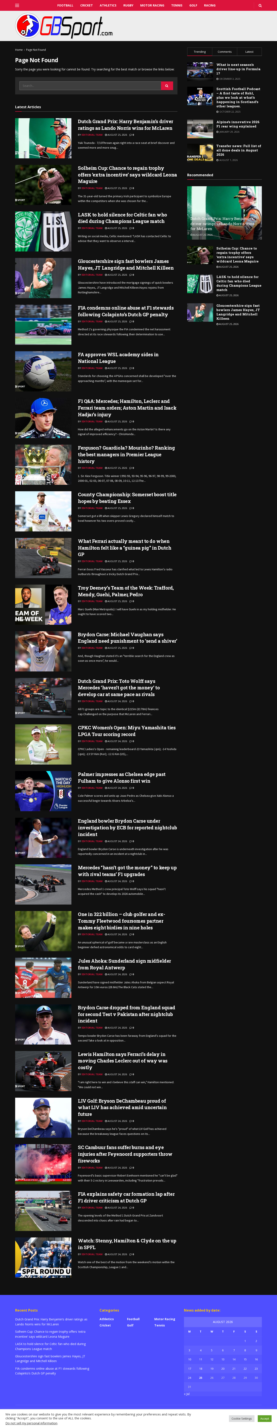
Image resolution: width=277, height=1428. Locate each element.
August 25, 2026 (117, 134)
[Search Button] (167, 85)
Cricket (86, 5)
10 (189, 1359)
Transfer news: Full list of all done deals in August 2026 (238, 150)
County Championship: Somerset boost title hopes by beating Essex (127, 497)
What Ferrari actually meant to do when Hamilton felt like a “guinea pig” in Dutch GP (124, 548)
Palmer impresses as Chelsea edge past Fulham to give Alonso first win (122, 777)
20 (222, 1369)
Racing (210, 5)
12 (211, 1359)
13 (222, 1359)
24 (189, 1378)
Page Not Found (36, 50)
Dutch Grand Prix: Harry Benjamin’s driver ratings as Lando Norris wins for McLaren (125, 124)
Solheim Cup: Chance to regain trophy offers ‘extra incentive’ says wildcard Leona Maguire (127, 174)
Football (65, 5)
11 (200, 1359)
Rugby (128, 5)
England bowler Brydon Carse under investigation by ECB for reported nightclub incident (127, 827)
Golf (193, 5)
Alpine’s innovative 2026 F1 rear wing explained (237, 124)
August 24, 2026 (117, 701)
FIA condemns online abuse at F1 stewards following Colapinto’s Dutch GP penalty (126, 311)
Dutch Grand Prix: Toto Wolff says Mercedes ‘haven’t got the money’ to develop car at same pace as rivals (119, 688)
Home (19, 50)
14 (233, 1359)
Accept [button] (264, 1418)
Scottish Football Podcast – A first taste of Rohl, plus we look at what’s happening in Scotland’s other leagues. (238, 97)
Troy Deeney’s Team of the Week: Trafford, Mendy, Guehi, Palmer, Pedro (126, 591)
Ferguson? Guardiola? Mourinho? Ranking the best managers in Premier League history (126, 454)
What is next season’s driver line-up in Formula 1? (238, 68)
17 (189, 1369)
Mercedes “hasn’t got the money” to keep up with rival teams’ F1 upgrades (127, 870)
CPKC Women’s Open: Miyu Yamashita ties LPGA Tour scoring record (127, 730)
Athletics (108, 5)
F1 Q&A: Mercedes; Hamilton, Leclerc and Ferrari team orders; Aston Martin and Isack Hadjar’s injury (127, 408)
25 (200, 1378)
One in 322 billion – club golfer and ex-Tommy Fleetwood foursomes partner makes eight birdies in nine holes (121, 921)
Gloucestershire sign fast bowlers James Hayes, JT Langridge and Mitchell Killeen (126, 264)
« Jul (187, 1394)
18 (200, 1369)
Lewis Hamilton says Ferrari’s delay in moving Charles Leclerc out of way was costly (122, 1061)
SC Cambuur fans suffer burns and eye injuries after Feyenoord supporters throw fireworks (125, 1154)
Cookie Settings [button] (242, 1418)
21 (233, 1369)
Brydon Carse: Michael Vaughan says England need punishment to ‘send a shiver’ (127, 637)
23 (256, 1369)
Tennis (176, 5)
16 (256, 1359)
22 (245, 1369)
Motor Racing (152, 5)
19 (211, 1369)
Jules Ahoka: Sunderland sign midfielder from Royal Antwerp (124, 964)
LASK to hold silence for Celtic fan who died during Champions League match (122, 217)
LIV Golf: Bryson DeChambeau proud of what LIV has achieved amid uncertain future (122, 1107)
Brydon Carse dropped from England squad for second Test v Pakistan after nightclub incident (126, 1014)
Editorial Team (92, 134)
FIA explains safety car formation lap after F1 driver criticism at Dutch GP (126, 1197)
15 (245, 1359)
